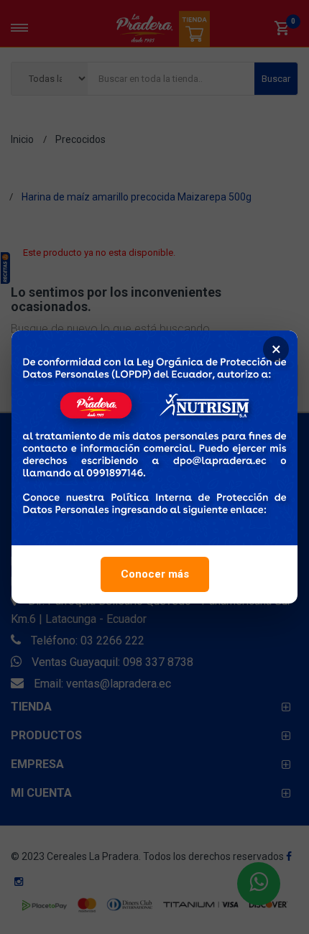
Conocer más (155, 574)
